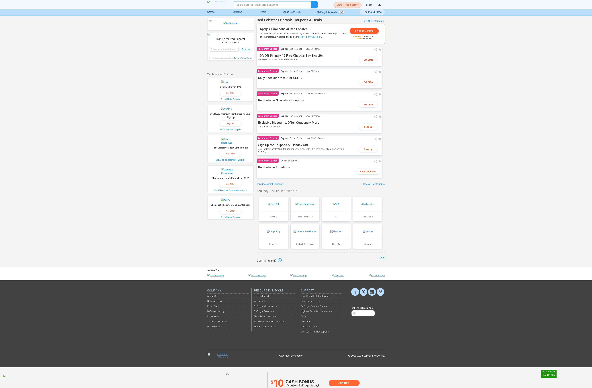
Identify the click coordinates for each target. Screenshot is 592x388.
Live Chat (305, 321)
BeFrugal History (215, 311)
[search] (314, 4)
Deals (263, 11)
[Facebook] (355, 292)
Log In (369, 5)
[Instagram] (372, 292)
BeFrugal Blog (214, 301)
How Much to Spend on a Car (269, 321)
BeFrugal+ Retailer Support (315, 331)
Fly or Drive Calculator (265, 316)
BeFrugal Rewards (327, 12)
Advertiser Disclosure (291, 355)
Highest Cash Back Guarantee (316, 311)
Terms (236, 58)
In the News (213, 316)
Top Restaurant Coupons (270, 184)
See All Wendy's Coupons (230, 129)
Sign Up (368, 127)
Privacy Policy (246, 58)
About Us (212, 296)
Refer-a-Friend (261, 296)
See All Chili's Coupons (230, 99)
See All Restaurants (373, 21)
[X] (363, 292)
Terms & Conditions (217, 321)
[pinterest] (380, 292)
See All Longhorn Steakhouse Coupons (230, 190)
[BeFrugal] (218, 2)
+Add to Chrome (372, 11)
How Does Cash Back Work (315, 296)
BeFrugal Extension (264, 311)
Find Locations (368, 171)
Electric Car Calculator (265, 326)
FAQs (303, 316)
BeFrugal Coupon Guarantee (315, 306)
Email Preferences (310, 301)
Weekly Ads (260, 301)
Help (379, 5)
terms (303, 37)
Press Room (213, 306)
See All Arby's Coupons (230, 217)
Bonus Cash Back (291, 11)
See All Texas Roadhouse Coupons (230, 160)
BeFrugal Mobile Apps (265, 306)
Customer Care (309, 326)
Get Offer (368, 60)
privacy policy (314, 37)
